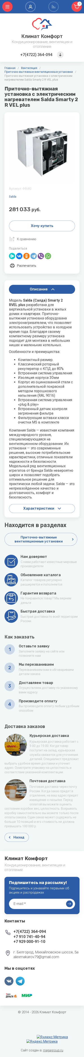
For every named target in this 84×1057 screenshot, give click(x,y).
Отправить (69, 904)
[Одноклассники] (26, 256)
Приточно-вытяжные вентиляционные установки (38, 71)
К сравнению (26, 239)
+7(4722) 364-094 (36, 54)
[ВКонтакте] (19, 256)
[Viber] (41, 256)
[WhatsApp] (48, 256)
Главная (9, 68)
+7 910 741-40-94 (29, 936)
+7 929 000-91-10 (29, 941)
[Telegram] (33, 256)
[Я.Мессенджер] (12, 256)
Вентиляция (29, 68)
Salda (12, 196)
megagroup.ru (53, 1050)
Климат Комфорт (42, 36)
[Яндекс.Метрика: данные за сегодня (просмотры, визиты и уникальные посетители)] (52, 1037)
